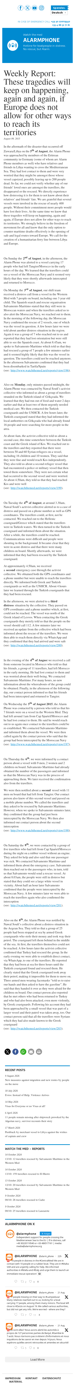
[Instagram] (41, 8)
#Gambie (56, 1333)
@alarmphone (26, 1256)
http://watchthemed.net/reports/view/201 (36, 905)
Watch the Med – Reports (25, 1149)
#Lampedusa (52, 1296)
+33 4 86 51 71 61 (61, 24)
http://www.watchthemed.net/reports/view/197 (40, 744)
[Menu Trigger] (66, 7)
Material (15, 1381)
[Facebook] (20, 8)
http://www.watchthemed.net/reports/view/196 (40, 370)
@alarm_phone (46, 1256)
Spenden (59, 7)
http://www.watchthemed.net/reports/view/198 (40, 830)
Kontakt (31, 1378)
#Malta (65, 1263)
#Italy (36, 1270)
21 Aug (61, 1292)
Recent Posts (15, 1070)
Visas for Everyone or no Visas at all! (25, 1106)
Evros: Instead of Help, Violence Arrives (27, 1095)
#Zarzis (19, 1306)
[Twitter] (27, 8)
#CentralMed (46, 1260)
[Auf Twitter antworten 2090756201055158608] (16, 1314)
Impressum (13, 1378)
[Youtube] (34, 8)
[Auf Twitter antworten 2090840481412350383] (16, 1281)
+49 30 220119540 (60, 21)
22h (59, 1256)
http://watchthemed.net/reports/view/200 (36, 645)
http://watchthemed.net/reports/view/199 (36, 488)
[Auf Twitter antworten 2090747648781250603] (16, 1348)
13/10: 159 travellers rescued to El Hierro (27, 1173)
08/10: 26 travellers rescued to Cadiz (25, 1199)
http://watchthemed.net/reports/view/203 (36, 1028)
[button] (8, 1052)
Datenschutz (51, 1378)
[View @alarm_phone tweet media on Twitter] (40, 1274)
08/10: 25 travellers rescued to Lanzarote (27, 1210)
